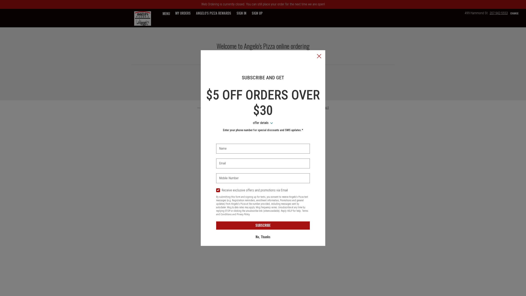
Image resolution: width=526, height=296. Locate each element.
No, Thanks (263, 236)
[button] (319, 56)
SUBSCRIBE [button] (263, 225)
